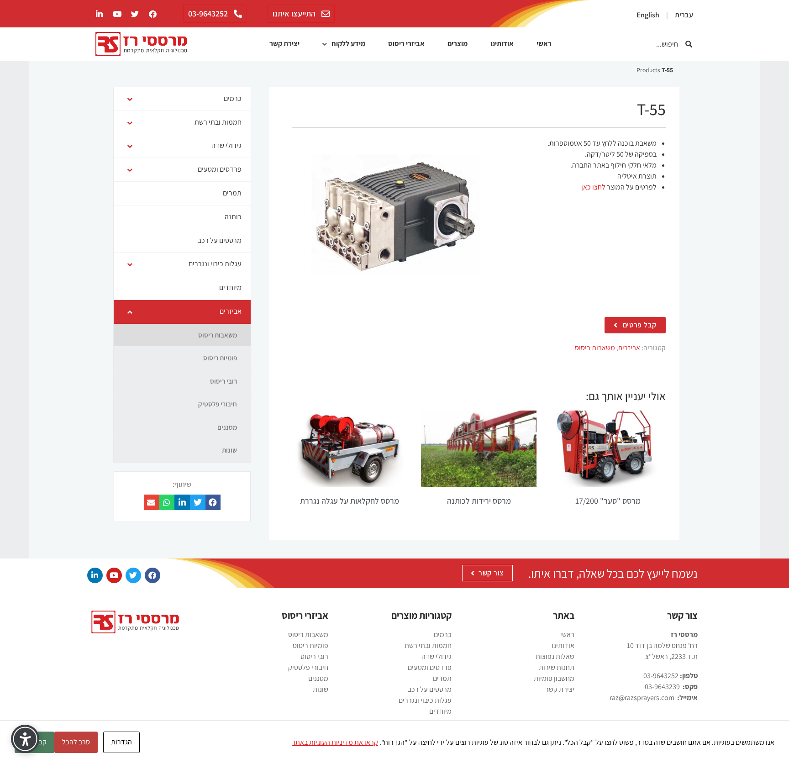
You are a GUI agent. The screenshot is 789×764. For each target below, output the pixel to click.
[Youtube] (117, 13)
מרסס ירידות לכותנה (479, 500)
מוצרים (457, 43)
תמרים (442, 678)
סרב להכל (76, 742)
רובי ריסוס (314, 656)
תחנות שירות (556, 667)
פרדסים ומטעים (430, 667)
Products (648, 70)
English (647, 15)
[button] (213, 502)
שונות (320, 689)
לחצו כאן (593, 187)
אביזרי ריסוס (406, 43)
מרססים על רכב (430, 689)
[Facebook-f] (152, 13)
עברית (684, 15)
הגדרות (121, 742)
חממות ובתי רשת (428, 645)
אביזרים (629, 348)
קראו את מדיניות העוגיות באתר (335, 742)
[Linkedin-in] (95, 575)
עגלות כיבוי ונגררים (425, 700)
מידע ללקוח (348, 43)
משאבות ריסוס (595, 348)
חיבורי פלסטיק (308, 667)
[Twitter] (134, 13)
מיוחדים (440, 711)
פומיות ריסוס (310, 645)
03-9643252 (661, 675)
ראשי (544, 43)
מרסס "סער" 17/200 (608, 500)
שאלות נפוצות (555, 656)
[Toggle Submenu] (130, 99)
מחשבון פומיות (554, 678)
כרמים (443, 634)
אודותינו (502, 43)
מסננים (318, 678)
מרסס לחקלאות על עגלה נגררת (349, 500)
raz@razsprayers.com (642, 697)
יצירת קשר (284, 43)
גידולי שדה (436, 656)
